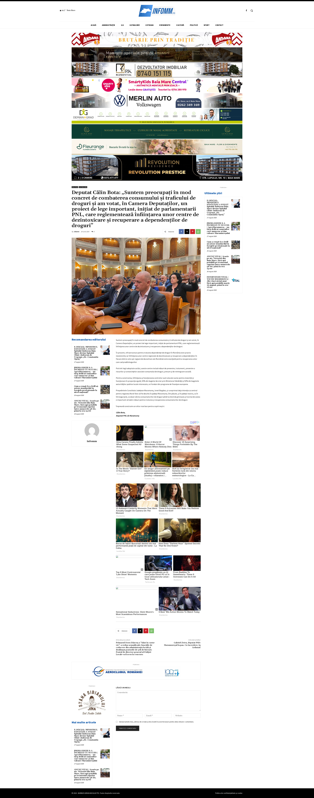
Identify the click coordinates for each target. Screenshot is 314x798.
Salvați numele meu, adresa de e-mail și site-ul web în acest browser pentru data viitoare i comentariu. (156, 722)
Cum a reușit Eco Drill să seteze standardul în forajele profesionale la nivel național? (86, 389)
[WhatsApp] (198, 231)
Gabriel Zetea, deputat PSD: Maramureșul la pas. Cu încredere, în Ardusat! (182, 645)
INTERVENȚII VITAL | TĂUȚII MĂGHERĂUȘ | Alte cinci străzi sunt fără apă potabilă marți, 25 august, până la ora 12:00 (218, 282)
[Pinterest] (192, 231)
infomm (76, 232)
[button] (252, 10)
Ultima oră (83, 187)
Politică (75, 187)
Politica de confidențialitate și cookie (228, 793)
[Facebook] (246, 10)
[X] (186, 231)
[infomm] (92, 430)
